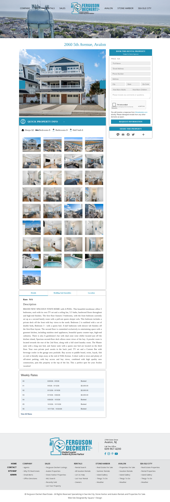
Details (33, 293)
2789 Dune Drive (111, 440)
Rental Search (80, 467)
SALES (62, 8)
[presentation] (91, 293)
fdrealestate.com (141, 112)
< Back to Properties (14, 40)
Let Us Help (80, 475)
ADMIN (13, 474)
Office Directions (30, 478)
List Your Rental (81, 478)
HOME (14, 463)
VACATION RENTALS (45, 8)
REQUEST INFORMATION (130, 122)
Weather (100, 482)
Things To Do (102, 478)
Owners (78, 482)
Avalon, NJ (111, 442)
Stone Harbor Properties (56, 475)
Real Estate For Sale (105, 467)
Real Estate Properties (150, 467)
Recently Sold (51, 482)
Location (91, 293)
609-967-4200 (113, 448)
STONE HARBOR (125, 8)
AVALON (109, 8)
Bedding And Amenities (62, 293)
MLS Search (50, 478)
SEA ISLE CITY (144, 8)
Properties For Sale (127, 467)
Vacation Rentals (126, 471)
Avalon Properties (53, 471)
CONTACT (12, 467)
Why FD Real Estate (32, 471)
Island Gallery (102, 475)
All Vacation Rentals (83, 471)
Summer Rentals (103, 471)
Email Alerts (28, 475)
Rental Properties (148, 471)
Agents (26, 467)
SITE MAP (12, 471)
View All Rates (26, 414)
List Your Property (53, 486)
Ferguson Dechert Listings (56, 467)
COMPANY (25, 8)
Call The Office (110, 446)
